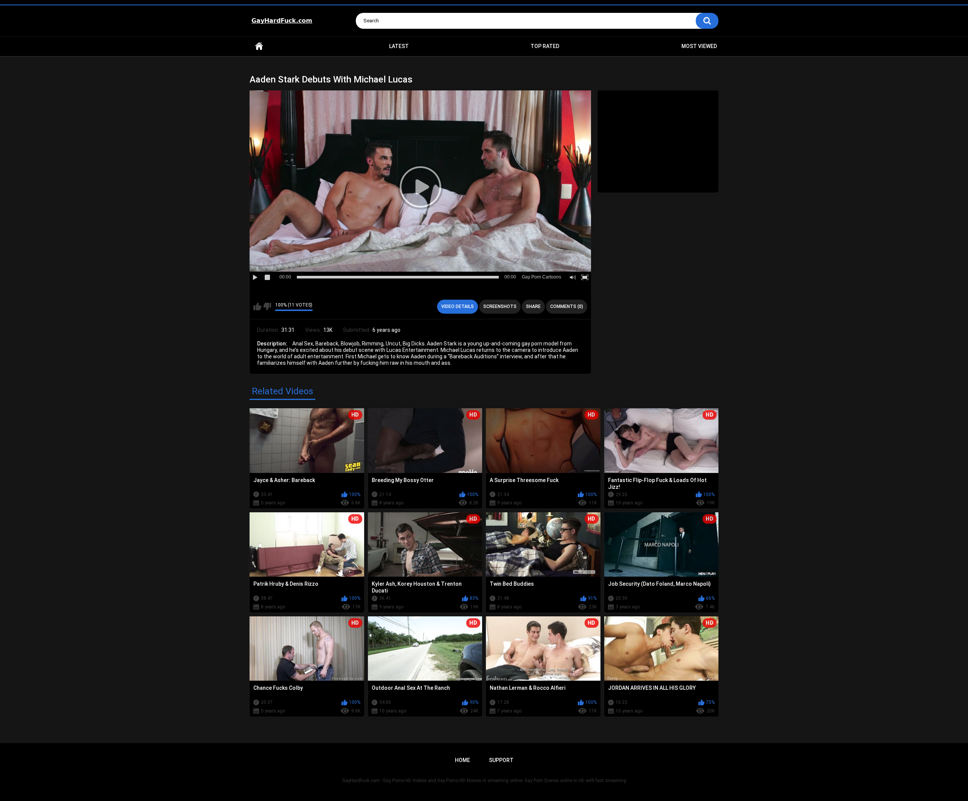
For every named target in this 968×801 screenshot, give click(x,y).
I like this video (257, 306)
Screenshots (500, 306)
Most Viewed (699, 46)
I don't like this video (267, 306)
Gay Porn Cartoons (541, 277)
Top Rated (545, 46)
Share (533, 306)
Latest (399, 46)
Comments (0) (566, 306)
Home (259, 46)
